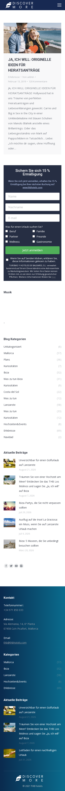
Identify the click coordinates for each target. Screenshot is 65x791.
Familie (40, 231)
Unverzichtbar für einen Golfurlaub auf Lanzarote (39, 462)
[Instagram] (21, 566)
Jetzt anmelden (32, 250)
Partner (13, 236)
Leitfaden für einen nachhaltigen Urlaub (38, 752)
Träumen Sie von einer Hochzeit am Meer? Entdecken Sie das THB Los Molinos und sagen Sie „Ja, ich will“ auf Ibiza (40, 484)
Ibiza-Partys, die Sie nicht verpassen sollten (40, 505)
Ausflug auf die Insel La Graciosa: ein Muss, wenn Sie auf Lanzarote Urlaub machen (38, 524)
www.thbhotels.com (32, 187)
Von (28, 77)
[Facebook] (6, 566)
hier (54, 277)
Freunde (41, 236)
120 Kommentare (38, 81)
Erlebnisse (14, 77)
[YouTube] (16, 566)
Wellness (14, 241)
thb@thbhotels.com (15, 642)
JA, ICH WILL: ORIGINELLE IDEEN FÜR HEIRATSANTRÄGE (29, 64)
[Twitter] (11, 566)
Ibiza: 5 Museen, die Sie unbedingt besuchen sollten (38, 543)
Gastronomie (44, 241)
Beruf (12, 231)
